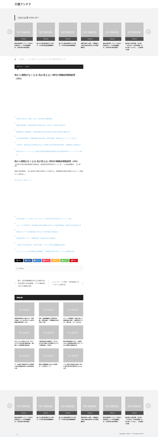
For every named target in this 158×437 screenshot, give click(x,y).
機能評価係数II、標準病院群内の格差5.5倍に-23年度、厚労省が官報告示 (40, 125)
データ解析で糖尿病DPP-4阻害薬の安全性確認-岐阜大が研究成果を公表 (24, 366)
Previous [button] (9, 31)
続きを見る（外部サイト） (24, 180)
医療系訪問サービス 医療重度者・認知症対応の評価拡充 (36, 238)
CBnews (23, 39)
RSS (17, 434)
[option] (26, 36)
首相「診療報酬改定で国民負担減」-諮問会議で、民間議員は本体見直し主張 (49, 320)
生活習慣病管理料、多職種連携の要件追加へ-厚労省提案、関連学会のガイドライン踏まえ (46, 138)
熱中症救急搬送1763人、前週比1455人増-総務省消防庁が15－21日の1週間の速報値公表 (73, 343)
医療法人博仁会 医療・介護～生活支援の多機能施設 (34, 119)
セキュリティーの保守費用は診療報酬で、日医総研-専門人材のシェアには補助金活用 (45, 251)
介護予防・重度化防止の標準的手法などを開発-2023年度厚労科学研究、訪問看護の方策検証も (48, 145)
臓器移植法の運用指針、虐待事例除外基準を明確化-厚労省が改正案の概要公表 (43, 132)
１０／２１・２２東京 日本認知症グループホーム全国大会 (65, 283)
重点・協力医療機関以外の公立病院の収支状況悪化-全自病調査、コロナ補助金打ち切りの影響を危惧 (31, 283)
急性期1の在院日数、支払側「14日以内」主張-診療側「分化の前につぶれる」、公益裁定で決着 (134, 420)
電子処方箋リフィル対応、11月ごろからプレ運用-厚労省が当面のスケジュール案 (43, 219)
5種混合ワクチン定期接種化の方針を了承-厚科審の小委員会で (37, 232)
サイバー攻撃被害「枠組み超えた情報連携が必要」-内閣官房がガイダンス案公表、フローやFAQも (73, 320)
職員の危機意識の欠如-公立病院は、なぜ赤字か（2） (48, 365)
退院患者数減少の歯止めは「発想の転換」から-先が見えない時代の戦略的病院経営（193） (24, 320)
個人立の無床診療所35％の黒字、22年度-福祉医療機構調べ (45, 418)
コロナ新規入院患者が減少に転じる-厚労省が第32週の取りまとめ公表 (73, 366)
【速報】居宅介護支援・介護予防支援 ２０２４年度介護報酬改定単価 (40, 245)
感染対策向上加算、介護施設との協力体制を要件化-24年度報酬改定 (90, 45)
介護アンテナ (23, 4)
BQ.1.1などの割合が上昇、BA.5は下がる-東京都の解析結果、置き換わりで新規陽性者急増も (24, 343)
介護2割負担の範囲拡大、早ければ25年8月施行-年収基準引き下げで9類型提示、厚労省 (48, 343)
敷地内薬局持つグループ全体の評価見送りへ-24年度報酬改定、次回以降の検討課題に (24, 45)
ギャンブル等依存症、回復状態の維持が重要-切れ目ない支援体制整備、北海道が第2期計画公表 (48, 225)
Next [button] (148, 31)
